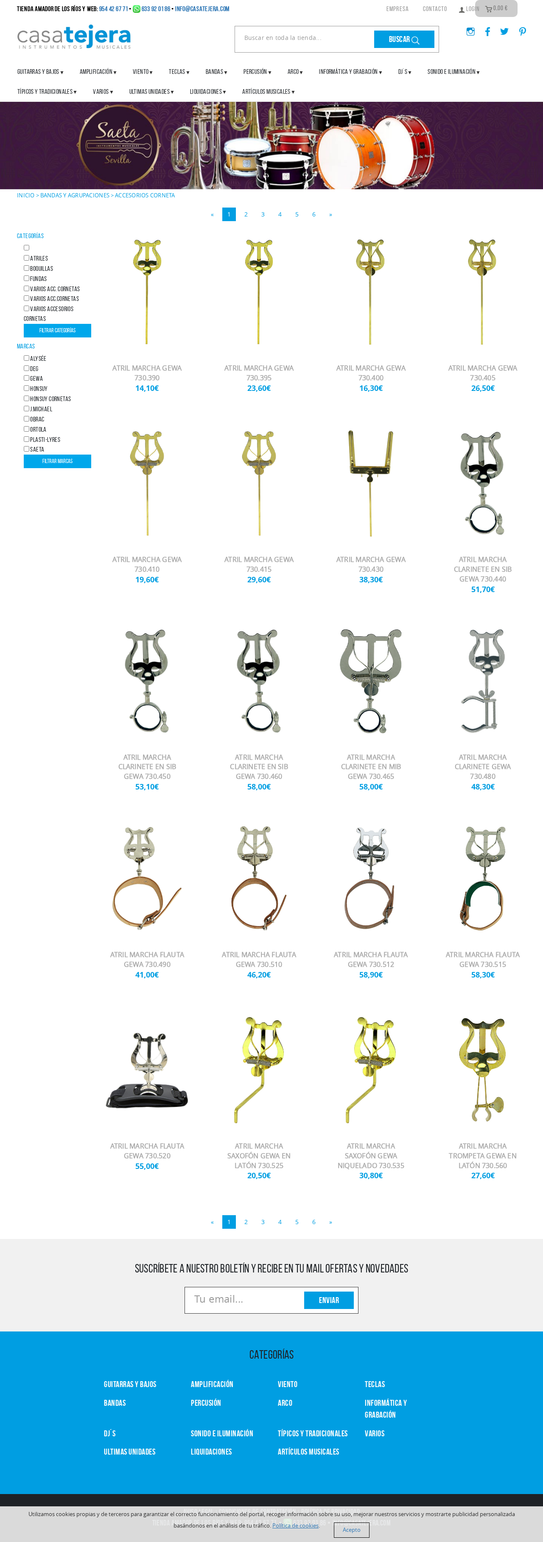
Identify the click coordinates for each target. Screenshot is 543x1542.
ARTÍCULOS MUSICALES (266, 91)
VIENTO (287, 1384)
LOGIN (472, 8)
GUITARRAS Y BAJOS (38, 71)
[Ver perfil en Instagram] (467, 29)
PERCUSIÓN (255, 71)
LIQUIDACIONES (206, 91)
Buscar (400, 39)
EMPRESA (397, 8)
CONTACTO (435, 8)
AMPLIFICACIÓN (96, 71)
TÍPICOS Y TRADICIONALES (45, 91)
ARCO (285, 1402)
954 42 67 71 (113, 8)
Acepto (352, 1530)
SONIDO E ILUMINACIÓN (452, 71)
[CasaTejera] (74, 35)
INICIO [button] (26, 195)
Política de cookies (295, 1525)
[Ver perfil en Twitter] (501, 29)
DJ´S (109, 1433)
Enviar (329, 1300)
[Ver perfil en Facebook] (484, 29)
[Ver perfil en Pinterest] (518, 29)
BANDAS (115, 1402)
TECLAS (375, 1384)
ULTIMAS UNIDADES (149, 91)
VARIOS (374, 1433)
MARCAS (26, 346)
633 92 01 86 (156, 8)
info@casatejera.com (202, 8)
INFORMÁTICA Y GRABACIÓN (348, 71)
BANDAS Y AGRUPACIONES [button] (74, 195)
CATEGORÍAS (30, 235)
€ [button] (500, 8)
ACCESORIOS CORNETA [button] (145, 195)
